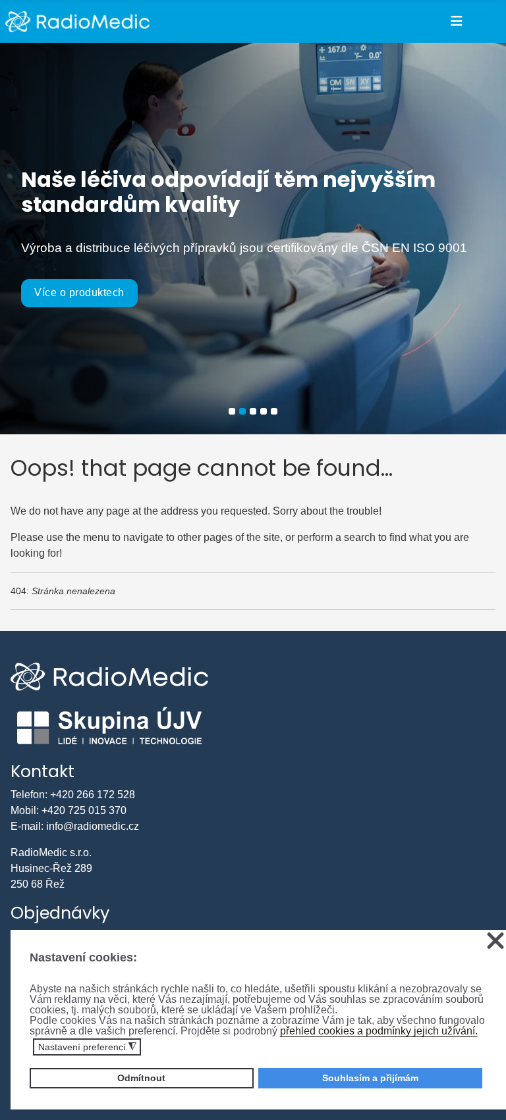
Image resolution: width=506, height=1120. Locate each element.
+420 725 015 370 (84, 810)
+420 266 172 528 (92, 794)
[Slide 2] (242, 411)
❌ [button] (495, 941)
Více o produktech (79, 292)
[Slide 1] (232, 411)
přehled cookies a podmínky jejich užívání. (379, 1030)
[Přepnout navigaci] (456, 21)
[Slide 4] (263, 411)
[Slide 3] (253, 411)
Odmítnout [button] (141, 1078)
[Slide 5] (274, 411)
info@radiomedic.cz (92, 826)
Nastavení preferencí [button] (87, 1047)
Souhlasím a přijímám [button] (370, 1078)
